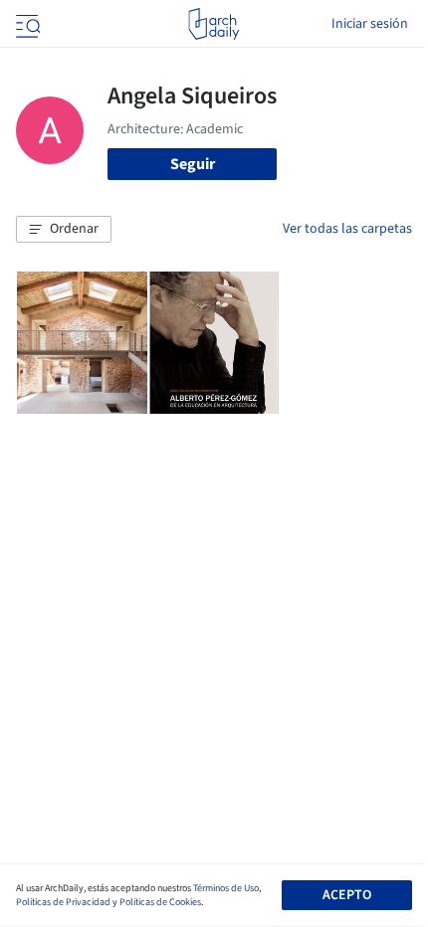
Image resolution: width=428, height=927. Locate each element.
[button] (63, 230)
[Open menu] (26, 24)
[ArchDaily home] (213, 24)
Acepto (346, 895)
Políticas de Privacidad (63, 902)
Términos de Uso (226, 888)
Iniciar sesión (369, 24)
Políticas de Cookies (160, 902)
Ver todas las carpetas (347, 229)
